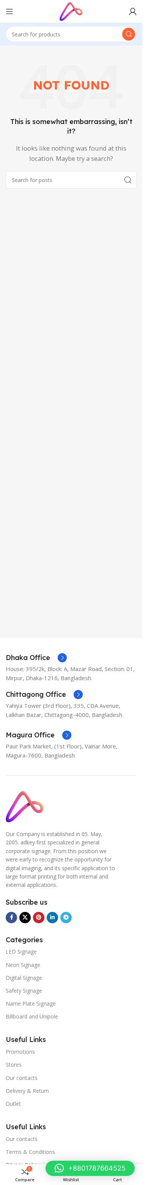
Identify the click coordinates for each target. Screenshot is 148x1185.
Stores (14, 1064)
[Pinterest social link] (38, 917)
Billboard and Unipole (32, 1016)
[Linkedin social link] (52, 917)
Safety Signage (24, 990)
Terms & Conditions (30, 1151)
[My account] (132, 11)
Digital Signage (24, 977)
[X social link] (25, 917)
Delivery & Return (27, 1090)
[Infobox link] (36, 657)
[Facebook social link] (11, 917)
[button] (90, 1168)
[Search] (128, 34)
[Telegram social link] (66, 917)
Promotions (20, 1051)
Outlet (13, 1103)
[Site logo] (71, 10)
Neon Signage (23, 964)
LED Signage (21, 951)
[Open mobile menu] (9, 11)
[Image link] (25, 806)
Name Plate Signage (31, 1003)
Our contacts (22, 1077)
